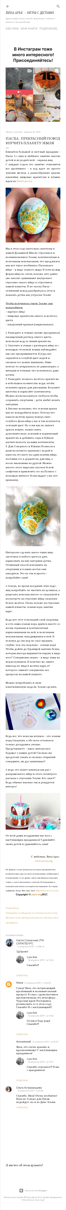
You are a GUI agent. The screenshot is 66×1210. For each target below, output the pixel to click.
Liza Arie (32, 957)
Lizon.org (36, 894)
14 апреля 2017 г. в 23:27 (45, 1041)
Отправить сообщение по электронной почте (32, 913)
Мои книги (29, 28)
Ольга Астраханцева (29, 1087)
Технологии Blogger (36, 1190)
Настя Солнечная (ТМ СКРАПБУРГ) (30, 942)
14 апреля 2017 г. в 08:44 (31, 946)
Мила (19, 982)
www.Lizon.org (47, 860)
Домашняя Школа (32, 917)
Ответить (22, 975)
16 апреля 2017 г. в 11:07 (40, 1062)
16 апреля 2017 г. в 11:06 (40, 960)
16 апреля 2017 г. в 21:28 (30, 1090)
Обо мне (12, 28)
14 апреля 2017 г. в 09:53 (37, 983)
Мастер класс (51, 917)
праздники (12, 922)
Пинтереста (24, 181)
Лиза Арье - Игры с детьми (30, 13)
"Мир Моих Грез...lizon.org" (47, 890)
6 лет (18, 917)
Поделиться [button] (12, 908)
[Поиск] (58, 5)
